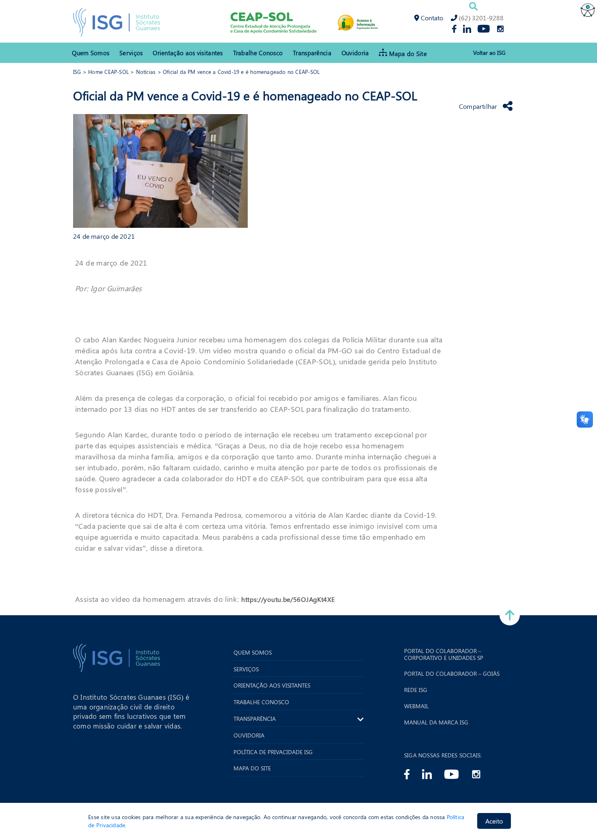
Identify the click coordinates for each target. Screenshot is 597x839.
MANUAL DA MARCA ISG (436, 722)
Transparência (312, 53)
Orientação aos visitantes (188, 53)
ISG (77, 71)
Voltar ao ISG (489, 53)
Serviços (131, 53)
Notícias (146, 71)
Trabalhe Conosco (258, 53)
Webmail (416, 706)
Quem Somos (90, 53)
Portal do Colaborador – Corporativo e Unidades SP (443, 655)
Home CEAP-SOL (108, 71)
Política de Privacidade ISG (273, 752)
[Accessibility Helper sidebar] (587, 9)
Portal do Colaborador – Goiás (452, 673)
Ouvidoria (355, 53)
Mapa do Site (408, 54)
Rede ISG (415, 690)
